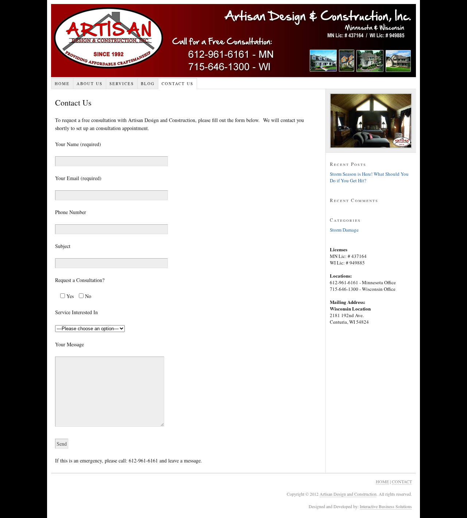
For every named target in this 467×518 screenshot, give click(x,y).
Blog (148, 83)
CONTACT (402, 481)
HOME (382, 481)
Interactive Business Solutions (386, 506)
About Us (90, 83)
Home (62, 83)
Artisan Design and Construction (233, 40)
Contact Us (177, 83)
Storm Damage (344, 229)
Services (121, 83)
